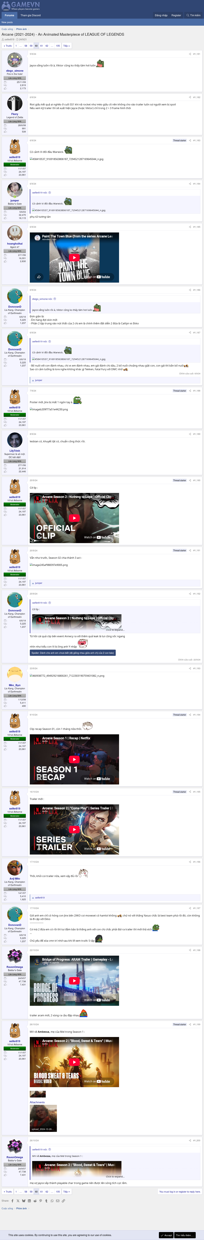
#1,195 (196, 791)
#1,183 (196, 140)
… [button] (20, 45)
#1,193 (196, 668)
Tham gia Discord (31, 15)
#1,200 (196, 1140)
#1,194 (196, 714)
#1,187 (196, 332)
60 (36, 45)
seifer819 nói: (39, 192)
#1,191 (196, 550)
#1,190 (196, 480)
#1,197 (196, 908)
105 (58, 45)
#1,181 (196, 53)
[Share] (190, 54)
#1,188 (196, 390)
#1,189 (196, 433)
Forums (9, 15)
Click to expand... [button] (115, 629)
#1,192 (196, 593)
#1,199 (196, 1024)
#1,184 (196, 183)
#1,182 (196, 97)
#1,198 (196, 950)
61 (41, 45)
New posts (7, 22)
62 (47, 45)
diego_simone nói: (42, 298)
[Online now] (14, 196)
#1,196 (196, 861)
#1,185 (196, 226)
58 (26, 45)
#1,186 (196, 289)
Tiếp (65, 45)
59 (31, 45)
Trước (9, 45)
